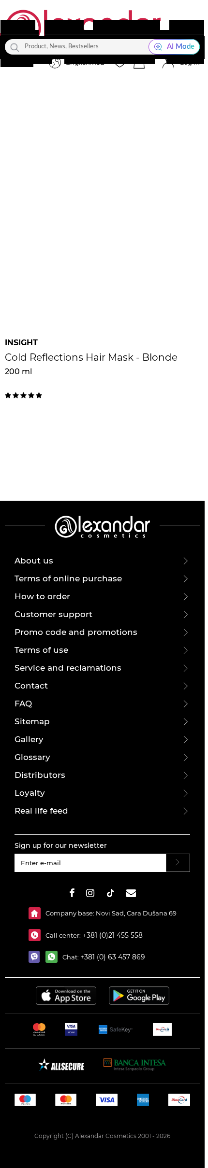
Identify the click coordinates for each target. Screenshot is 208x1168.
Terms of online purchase (68, 578)
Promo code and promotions (76, 632)
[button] (139, 62)
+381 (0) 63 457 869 (112, 957)
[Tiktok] (110, 894)
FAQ (23, 703)
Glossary (32, 757)
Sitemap (32, 721)
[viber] (37, 957)
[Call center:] (37, 935)
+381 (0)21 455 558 (112, 935)
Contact (31, 685)
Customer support (53, 614)
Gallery (29, 739)
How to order (42, 596)
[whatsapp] (53, 957)
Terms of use (41, 650)
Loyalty (30, 793)
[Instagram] (90, 894)
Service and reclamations (68, 668)
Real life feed (41, 811)
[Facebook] (72, 894)
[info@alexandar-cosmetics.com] (131, 894)
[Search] (14, 47)
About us (34, 560)
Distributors (40, 775)
